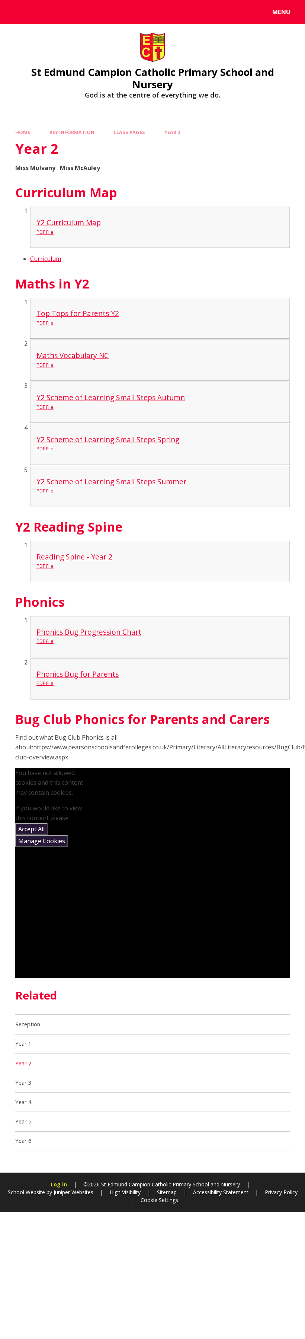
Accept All (31, 829)
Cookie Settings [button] (159, 1199)
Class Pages (129, 132)
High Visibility (125, 1192)
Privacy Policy (281, 1192)
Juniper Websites (72, 1192)
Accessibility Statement (220, 1192)
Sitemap (167, 1192)
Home (22, 132)
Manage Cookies (41, 841)
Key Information (71, 132)
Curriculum (45, 259)
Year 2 (172, 132)
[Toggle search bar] (16, 12)
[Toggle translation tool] (36, 12)
